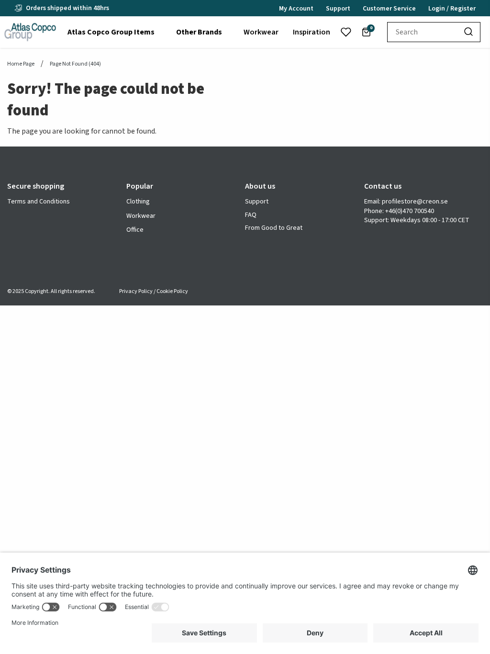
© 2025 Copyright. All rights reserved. (51, 291)
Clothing (138, 201)
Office (135, 230)
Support (256, 201)
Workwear (141, 216)
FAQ (250, 215)
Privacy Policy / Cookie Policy (153, 291)
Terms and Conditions (38, 201)
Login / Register (452, 8)
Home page (20, 64)
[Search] (469, 32)
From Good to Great (273, 228)
